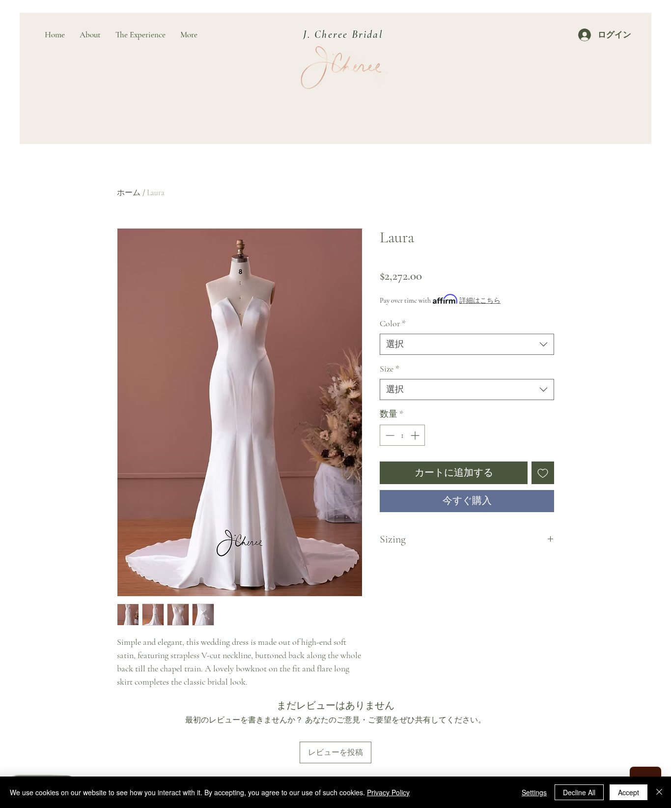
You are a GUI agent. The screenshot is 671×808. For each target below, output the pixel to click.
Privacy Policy (388, 792)
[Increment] (415, 435)
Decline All (579, 792)
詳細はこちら (480, 300)
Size (389, 368)
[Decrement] (388, 435)
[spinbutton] (402, 435)
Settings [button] (534, 792)
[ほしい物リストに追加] (542, 473)
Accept (628, 792)
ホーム (128, 193)
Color (393, 323)
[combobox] (467, 344)
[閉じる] (659, 792)
